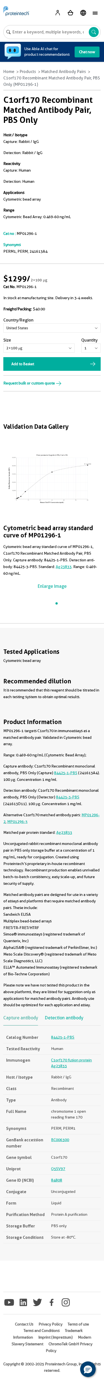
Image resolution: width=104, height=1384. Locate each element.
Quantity (89, 340)
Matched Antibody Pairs (63, 71)
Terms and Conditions (42, 1330)
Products (28, 71)
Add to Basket (22, 364)
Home (8, 71)
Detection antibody (64, 1017)
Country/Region (18, 320)
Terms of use (78, 1324)
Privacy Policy (50, 1324)
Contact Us (24, 1324)
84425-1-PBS (65, 773)
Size (7, 340)
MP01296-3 (17, 821)
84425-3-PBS (67, 797)
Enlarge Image (52, 586)
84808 (56, 1180)
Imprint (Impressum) (55, 1337)
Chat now (87, 52)
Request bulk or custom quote (29, 383)
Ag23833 (64, 566)
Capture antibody (20, 1017)
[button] (88, 1369)
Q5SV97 (58, 1168)
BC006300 (60, 1139)
